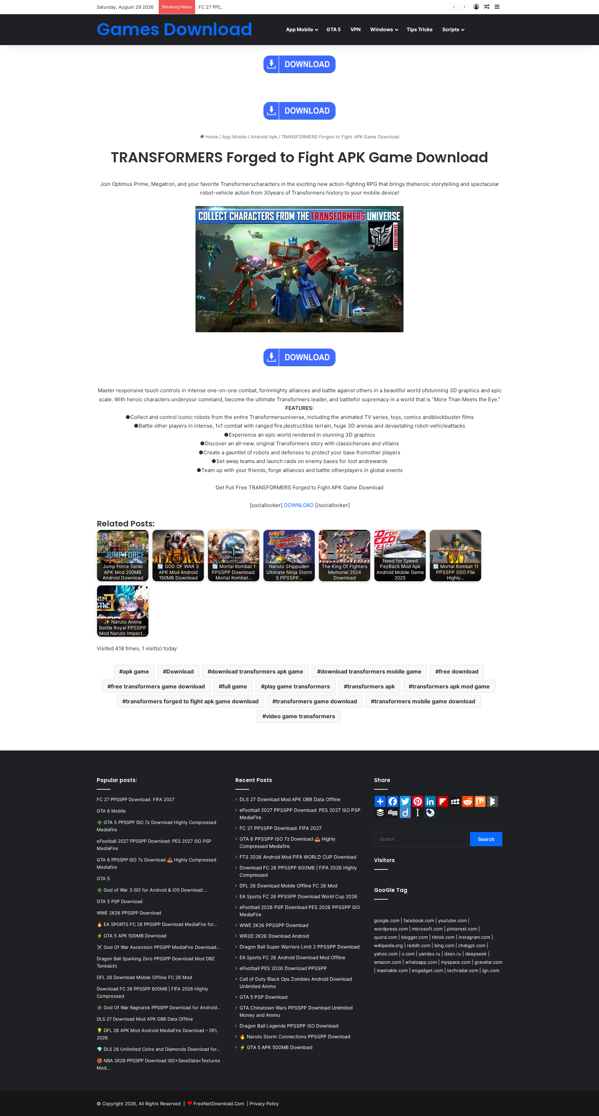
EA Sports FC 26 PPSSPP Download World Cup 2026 (298, 896)
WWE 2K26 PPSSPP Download (274, 925)
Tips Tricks (420, 29)
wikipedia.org (388, 945)
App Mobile (299, 29)
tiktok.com (443, 937)
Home (211, 136)
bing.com (444, 945)
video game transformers (300, 716)
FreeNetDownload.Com (218, 1103)
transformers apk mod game (451, 686)
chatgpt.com (471, 945)
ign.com (490, 970)
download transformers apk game (257, 671)
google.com (386, 920)
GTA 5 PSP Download (263, 997)
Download (180, 671)
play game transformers (297, 686)
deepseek (476, 953)
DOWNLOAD (299, 505)
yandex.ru (429, 953)
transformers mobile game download (424, 701)
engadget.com (427, 970)
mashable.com (392, 970)
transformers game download (316, 701)
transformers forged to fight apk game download (192, 701)
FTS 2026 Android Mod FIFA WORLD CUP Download (298, 857)
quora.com (385, 937)
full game (234, 686)
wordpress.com (391, 929)
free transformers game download (158, 686)
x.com (408, 953)
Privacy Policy (264, 1103)
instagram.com (474, 937)
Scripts (450, 29)
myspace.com (455, 962)
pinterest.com (462, 929)
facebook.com (418, 920)
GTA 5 (334, 29)
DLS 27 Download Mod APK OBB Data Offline (290, 799)
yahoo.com (386, 953)
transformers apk (371, 686)
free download (458, 671)
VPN (355, 29)
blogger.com (414, 937)
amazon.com (387, 962)
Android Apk (264, 136)
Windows (381, 29)
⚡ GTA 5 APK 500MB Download (276, 1047)
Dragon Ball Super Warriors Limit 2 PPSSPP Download (299, 947)
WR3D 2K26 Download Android (274, 936)
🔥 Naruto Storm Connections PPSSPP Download (295, 1036)
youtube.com (452, 920)
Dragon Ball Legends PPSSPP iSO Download (289, 1026)
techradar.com (462, 970)
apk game (136, 671)
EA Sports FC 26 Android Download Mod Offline (292, 957)
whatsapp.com (421, 962)
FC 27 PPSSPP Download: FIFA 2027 (237, 7)
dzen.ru (452, 953)
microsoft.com (427, 929)
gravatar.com (488, 962)
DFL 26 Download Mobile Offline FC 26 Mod (288, 885)
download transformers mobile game (371, 671)
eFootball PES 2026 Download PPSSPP (283, 968)
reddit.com (418, 945)
